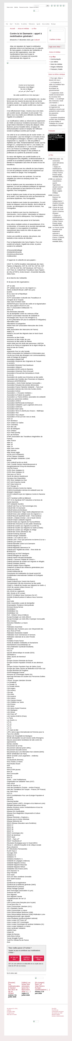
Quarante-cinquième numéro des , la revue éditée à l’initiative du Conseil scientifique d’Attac (57, 121)
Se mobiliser (24, 24)
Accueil (12, 28)
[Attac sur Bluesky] (52, 5)
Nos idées (17, 24)
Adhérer (16, 7)
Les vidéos (54, 62)
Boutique (53, 24)
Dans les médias (56, 64)
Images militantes (56, 67)
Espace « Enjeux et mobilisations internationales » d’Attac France (58, 169)
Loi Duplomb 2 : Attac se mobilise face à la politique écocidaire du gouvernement (56, 86)
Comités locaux (10, 1013)
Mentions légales (56, 1014)
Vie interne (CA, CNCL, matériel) (12, 1009)
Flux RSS (54, 1008)
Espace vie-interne (34, 7)
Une (7, 24)
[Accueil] (36, 15)
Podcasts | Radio (56, 69)
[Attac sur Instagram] (58, 5)
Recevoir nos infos (23, 7)
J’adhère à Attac (55, 39)
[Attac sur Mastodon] (61, 5)
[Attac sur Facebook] (55, 5)
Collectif (37, 40)
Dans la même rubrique (56, 74)
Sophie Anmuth (58, 203)
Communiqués (55, 59)
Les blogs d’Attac (11, 1011)
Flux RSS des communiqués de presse (58, 1010)
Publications (32, 24)
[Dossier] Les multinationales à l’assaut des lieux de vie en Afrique (14, 988)
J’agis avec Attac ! (54, 47)
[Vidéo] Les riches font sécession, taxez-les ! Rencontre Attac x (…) (26, 987)
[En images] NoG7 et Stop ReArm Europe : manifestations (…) (42, 986)
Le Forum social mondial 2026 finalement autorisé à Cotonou (58, 231)
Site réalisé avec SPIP (57, 1013)
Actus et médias (45, 24)
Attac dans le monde (12, 1014)
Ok (47, 5)
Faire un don (10, 7)
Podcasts (51, 131)
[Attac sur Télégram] (64, 5)
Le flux (34, 28)
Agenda (38, 24)
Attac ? (11, 24)
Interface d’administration (58, 1016)
